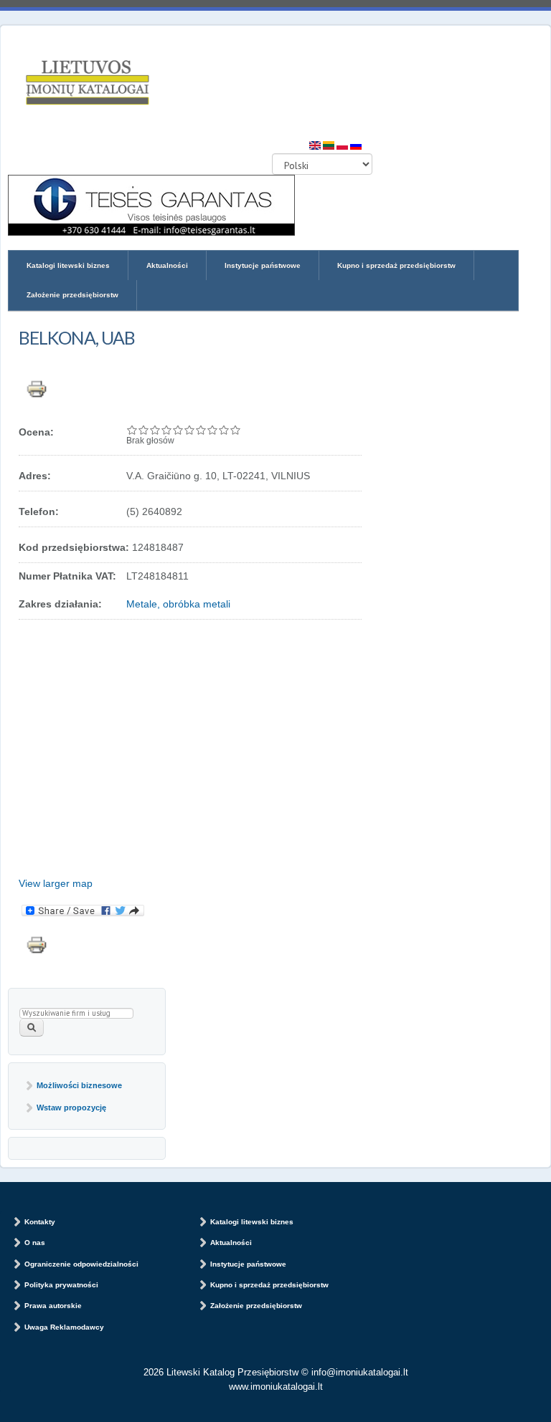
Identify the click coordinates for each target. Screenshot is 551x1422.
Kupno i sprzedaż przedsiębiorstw (396, 265)
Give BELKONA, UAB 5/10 (178, 430)
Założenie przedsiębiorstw (72, 295)
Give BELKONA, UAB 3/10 (155, 430)
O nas (34, 1242)
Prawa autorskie (53, 1306)
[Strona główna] (87, 83)
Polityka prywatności (61, 1285)
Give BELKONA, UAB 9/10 (224, 430)
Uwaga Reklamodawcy (64, 1327)
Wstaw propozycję (71, 1107)
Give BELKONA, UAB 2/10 (143, 430)
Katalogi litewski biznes (68, 265)
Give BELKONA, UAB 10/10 (235, 430)
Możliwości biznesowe (79, 1085)
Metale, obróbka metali (178, 604)
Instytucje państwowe (263, 265)
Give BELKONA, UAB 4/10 (166, 430)
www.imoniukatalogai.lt (276, 1386)
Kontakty (39, 1222)
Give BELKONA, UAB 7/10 (201, 430)
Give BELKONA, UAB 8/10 (212, 430)
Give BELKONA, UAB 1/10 (132, 430)
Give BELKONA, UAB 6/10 (189, 430)
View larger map (56, 883)
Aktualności (167, 265)
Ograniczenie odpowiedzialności (81, 1264)
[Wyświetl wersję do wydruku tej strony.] (36, 387)
